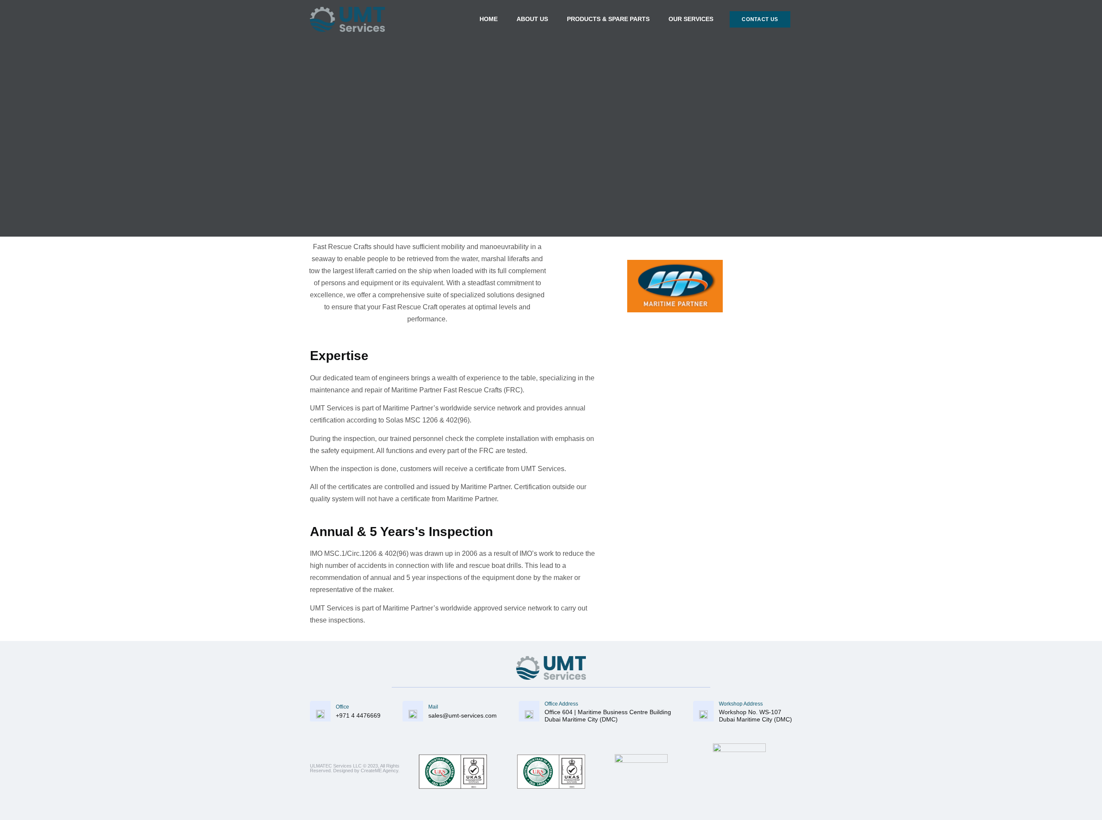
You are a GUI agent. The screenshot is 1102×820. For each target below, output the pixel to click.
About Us (532, 18)
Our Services (691, 18)
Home (489, 18)
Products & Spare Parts (608, 18)
